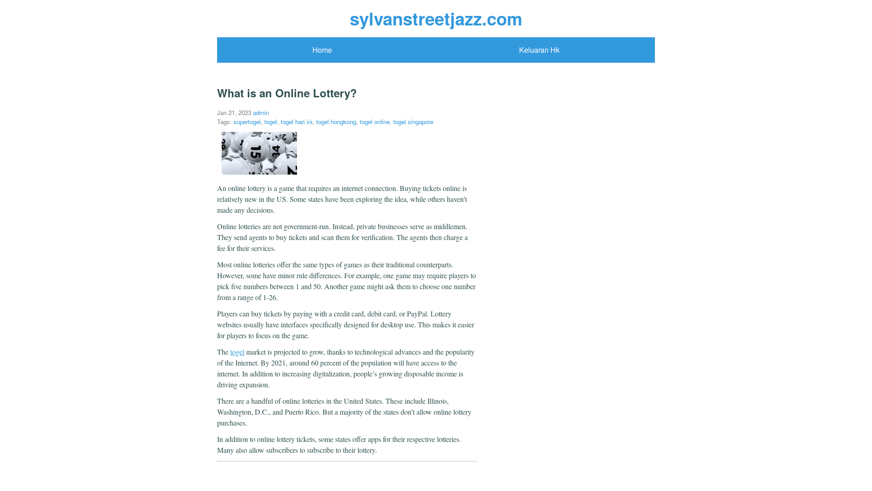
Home (322, 50)
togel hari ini (296, 121)
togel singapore (413, 121)
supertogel (247, 121)
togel (270, 121)
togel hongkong (336, 121)
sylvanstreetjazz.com (436, 18)
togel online (375, 121)
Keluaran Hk (539, 50)
